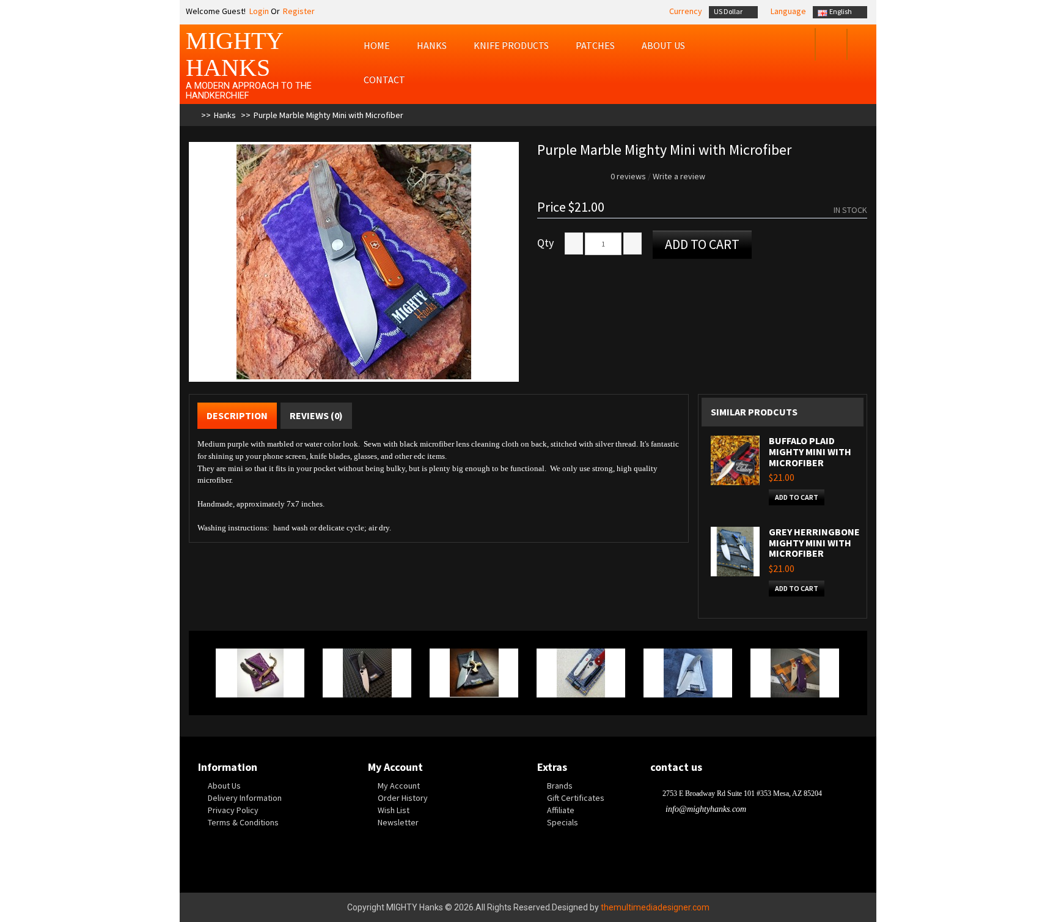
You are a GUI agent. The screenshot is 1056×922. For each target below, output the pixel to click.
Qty (545, 243)
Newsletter (398, 822)
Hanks (432, 45)
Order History (403, 797)
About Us (224, 785)
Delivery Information (245, 797)
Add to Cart (702, 244)
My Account (399, 785)
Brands (560, 785)
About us (663, 45)
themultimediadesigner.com (655, 907)
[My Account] (798, 45)
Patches (595, 45)
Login (258, 11)
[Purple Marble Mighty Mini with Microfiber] (354, 262)
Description (237, 415)
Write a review (679, 176)
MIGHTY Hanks (234, 54)
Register (299, 11)
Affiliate (560, 810)
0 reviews (628, 176)
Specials (562, 822)
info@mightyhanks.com (706, 809)
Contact (384, 79)
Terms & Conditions (243, 822)
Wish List (393, 810)
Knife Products (511, 45)
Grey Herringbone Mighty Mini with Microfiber (814, 542)
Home (377, 45)
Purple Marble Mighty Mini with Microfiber (328, 115)
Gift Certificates (575, 797)
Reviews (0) (316, 415)
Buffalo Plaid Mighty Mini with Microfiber (810, 451)
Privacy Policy (233, 810)
